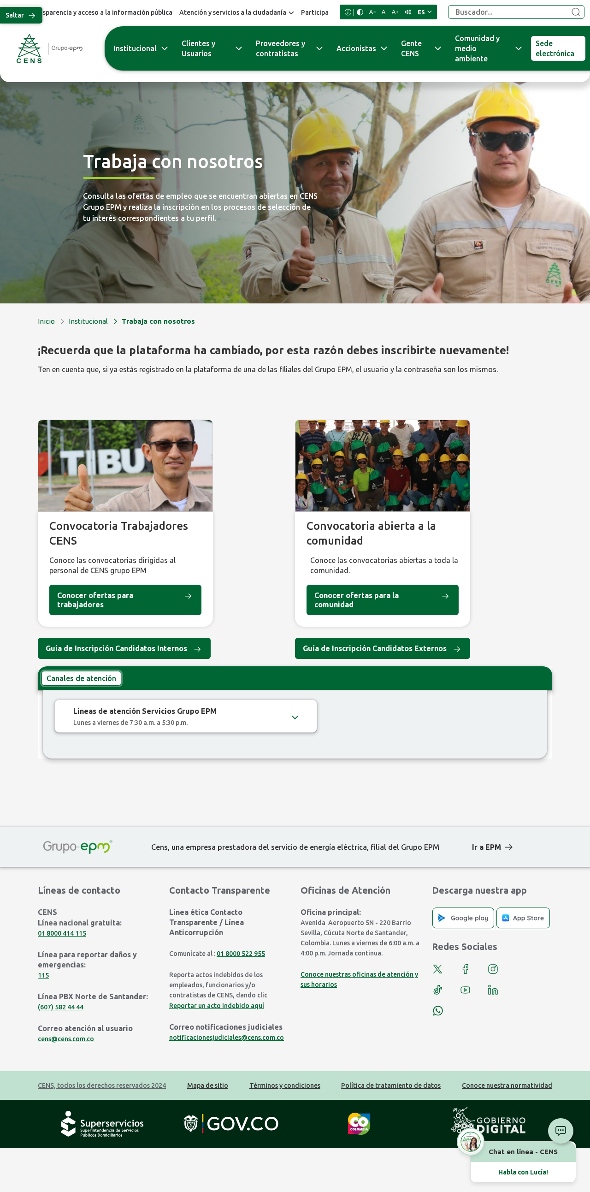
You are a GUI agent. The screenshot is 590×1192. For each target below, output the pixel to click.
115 (43, 975)
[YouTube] (465, 990)
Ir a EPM (486, 847)
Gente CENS (411, 48)
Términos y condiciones (284, 1085)
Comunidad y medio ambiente (477, 48)
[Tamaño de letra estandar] (384, 12)
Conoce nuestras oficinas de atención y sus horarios (359, 979)
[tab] (81, 678)
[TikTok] (437, 990)
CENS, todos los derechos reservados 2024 (102, 1085)
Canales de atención (81, 678)
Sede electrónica (555, 48)
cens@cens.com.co (66, 1039)
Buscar (576, 12)
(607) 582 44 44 (60, 1007)
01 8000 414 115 (62, 933)
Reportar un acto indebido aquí (216, 1005)
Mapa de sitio (207, 1085)
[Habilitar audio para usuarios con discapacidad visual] (408, 12)
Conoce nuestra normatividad (507, 1085)
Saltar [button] (15, 15)
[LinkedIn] (493, 990)
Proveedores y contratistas (280, 48)
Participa (315, 12)
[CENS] (50, 48)
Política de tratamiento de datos (391, 1085)
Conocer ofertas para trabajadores (95, 600)
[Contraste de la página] (360, 12)
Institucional (135, 48)
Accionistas (356, 48)
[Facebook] (465, 969)
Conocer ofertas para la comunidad (356, 600)
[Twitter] (437, 969)
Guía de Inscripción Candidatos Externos (375, 648)
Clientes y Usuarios (198, 48)
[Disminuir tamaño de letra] (372, 12)
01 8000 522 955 (241, 953)
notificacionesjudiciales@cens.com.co (226, 1037)
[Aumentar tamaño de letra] (395, 12)
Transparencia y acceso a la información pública (100, 12)
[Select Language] (425, 12)
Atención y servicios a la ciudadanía (232, 12)
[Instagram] (493, 969)
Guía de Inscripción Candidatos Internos (116, 648)
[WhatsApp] (437, 1010)
